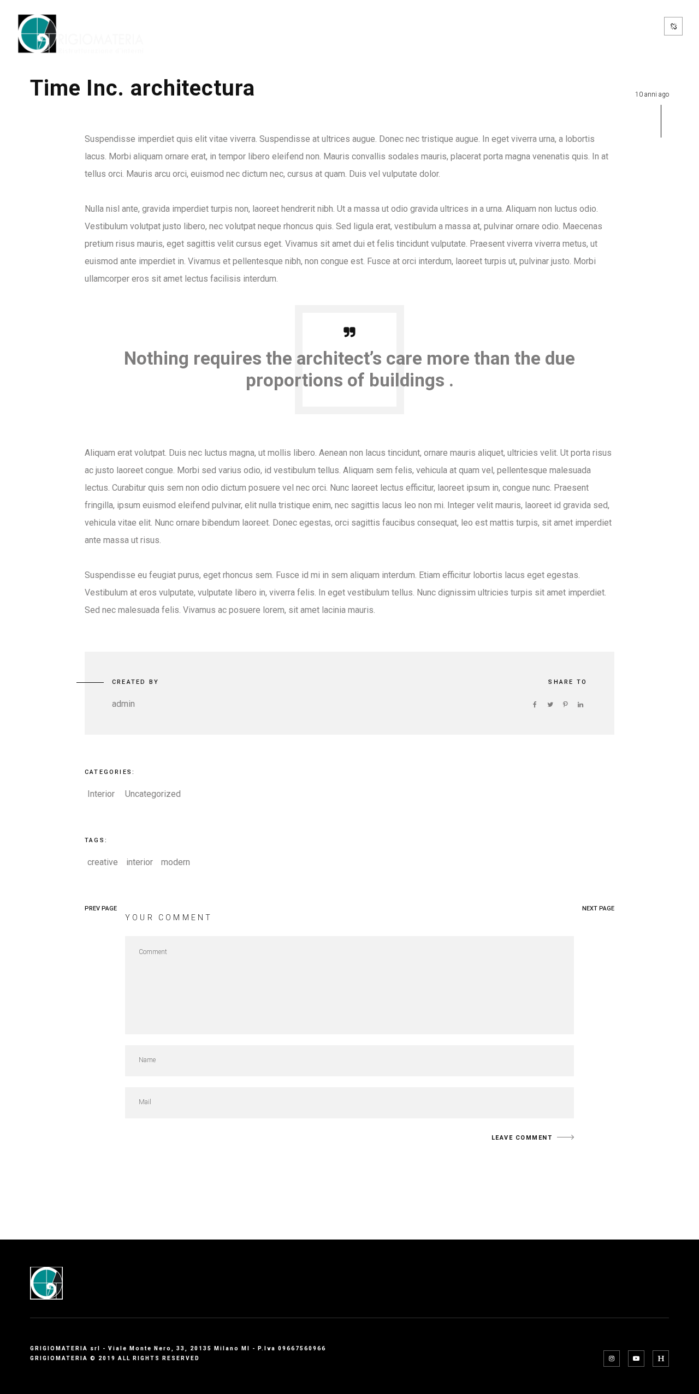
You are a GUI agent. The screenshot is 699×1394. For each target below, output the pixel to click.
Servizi (314, 26)
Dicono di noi (532, 43)
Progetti (373, 26)
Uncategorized (153, 794)
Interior (101, 794)
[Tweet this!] (549, 704)
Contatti (435, 26)
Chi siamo (253, 26)
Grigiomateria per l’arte (534, 26)
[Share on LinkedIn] (580, 704)
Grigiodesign (613, 43)
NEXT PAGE (598, 908)
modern (175, 862)
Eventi (628, 26)
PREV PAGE (101, 908)
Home (197, 26)
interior (139, 862)
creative (102, 862)
